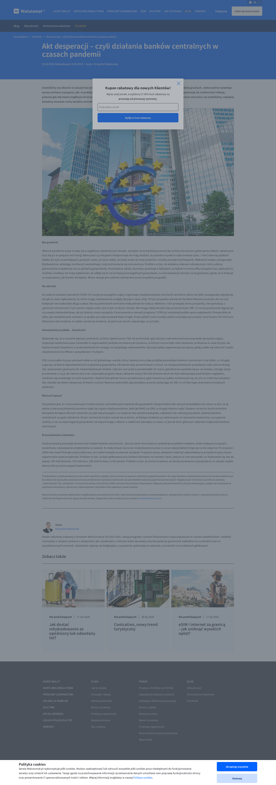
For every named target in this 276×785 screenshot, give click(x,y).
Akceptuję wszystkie (237, 766)
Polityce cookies (142, 777)
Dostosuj (237, 778)
